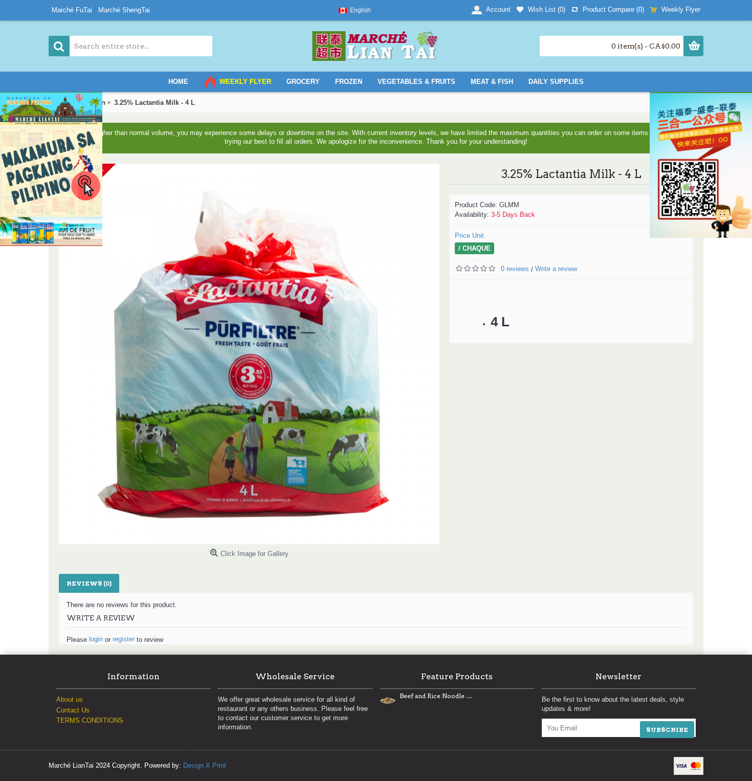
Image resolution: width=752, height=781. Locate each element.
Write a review (556, 269)
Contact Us (73, 710)
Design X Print (204, 765)
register (124, 639)
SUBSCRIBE (667, 729)
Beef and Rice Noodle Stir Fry (436, 696)
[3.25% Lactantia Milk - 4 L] (249, 354)
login (96, 639)
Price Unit (469, 235)
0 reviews (515, 269)
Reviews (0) (89, 583)
